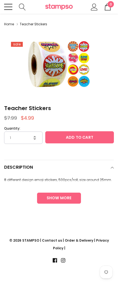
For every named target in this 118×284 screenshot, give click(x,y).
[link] (55, 260)
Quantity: (12, 128)
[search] (22, 6)
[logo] (59, 7)
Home (9, 24)
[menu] (8, 7)
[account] (94, 6)
